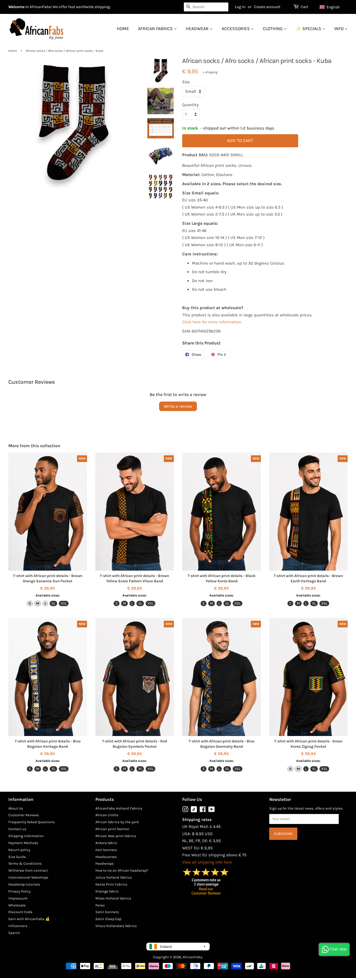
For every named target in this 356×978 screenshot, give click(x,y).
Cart (304, 6)
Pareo (100, 905)
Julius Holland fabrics (113, 877)
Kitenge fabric (107, 891)
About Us (15, 808)
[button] (332, 7)
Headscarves (106, 857)
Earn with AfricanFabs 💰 (29, 919)
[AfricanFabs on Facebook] (202, 810)
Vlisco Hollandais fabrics (116, 926)
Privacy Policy (19, 891)
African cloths (106, 815)
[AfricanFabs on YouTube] (211, 810)
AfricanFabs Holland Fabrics (118, 808)
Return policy (19, 850)
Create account (267, 6)
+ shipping (210, 72)
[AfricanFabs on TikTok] (194, 811)
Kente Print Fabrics (111, 884)
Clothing (273, 28)
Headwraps (104, 863)
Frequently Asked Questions (31, 822)
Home (123, 28)
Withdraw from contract (28, 870)
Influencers (18, 926)
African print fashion (112, 829)
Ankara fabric (106, 843)
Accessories (236, 28)
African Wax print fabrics (115, 836)
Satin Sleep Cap (108, 919)
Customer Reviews (23, 815)
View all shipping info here (207, 862)
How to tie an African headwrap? (121, 870)
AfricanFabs (192, 957)
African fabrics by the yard (117, 822)
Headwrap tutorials (24, 884)
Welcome (16, 6)
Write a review (178, 406)
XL (53, 603)
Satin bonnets (107, 912)
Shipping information (26, 836)
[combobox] (206, 7)
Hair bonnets (106, 850)
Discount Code (20, 912)
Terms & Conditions (25, 863)
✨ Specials (309, 28)
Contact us (17, 829)
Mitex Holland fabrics (113, 898)
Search (14, 933)
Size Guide (17, 857)
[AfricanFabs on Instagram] (185, 810)
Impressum (18, 898)
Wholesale (17, 905)
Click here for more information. (212, 321)
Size (186, 81)
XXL (64, 603)
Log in (240, 6)
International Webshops (28, 877)
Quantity (190, 104)
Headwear (198, 28)
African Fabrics (156, 28)
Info (339, 28)
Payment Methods (23, 843)
